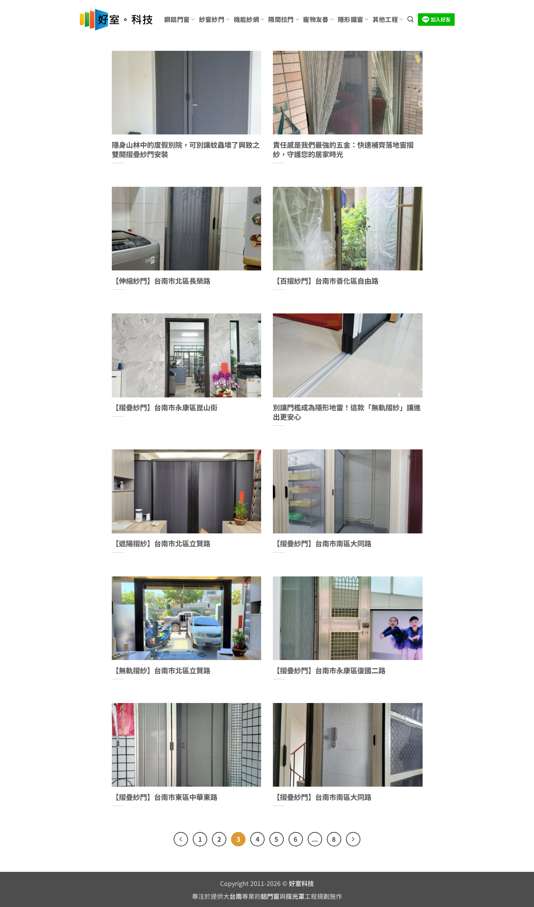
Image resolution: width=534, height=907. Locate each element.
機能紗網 (246, 19)
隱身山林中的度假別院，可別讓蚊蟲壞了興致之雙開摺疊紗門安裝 (186, 149)
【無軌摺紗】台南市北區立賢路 (161, 670)
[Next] (353, 839)
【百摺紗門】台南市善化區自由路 (325, 281)
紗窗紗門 (211, 19)
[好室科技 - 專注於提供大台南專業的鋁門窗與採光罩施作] (115, 20)
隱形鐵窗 (350, 19)
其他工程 (385, 19)
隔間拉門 (281, 19)
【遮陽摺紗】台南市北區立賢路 (161, 543)
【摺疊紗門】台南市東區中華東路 (164, 797)
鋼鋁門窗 (177, 19)
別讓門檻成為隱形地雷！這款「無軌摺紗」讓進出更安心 (347, 412)
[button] (410, 19)
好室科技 (301, 883)
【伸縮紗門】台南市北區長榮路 (161, 281)
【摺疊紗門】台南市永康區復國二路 (329, 670)
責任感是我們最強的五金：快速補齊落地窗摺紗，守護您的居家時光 (343, 149)
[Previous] (181, 839)
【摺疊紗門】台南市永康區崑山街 (164, 407)
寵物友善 (315, 19)
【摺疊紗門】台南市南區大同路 (322, 543)
